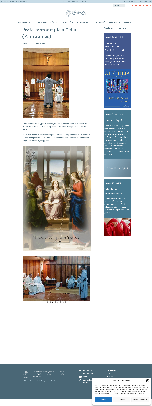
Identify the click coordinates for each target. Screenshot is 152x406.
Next (93, 278)
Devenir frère (67, 22)
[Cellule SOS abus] (149, 5)
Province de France (130, 1)
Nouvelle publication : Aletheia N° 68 (114, 46)
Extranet (110, 376)
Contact (110, 373)
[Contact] (146, 5)
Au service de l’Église (47, 22)
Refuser (122, 400)
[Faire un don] (142, 5)
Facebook (86, 380)
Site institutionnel (6, 1)
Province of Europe (144, 1)
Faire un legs (88, 373)
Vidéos (85, 376)
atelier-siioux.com (54, 381)
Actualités (101, 22)
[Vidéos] (139, 5)
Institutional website (19, 1)
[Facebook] (132, 5)
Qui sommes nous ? (26, 22)
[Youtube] (135, 5)
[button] (147, 381)
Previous (19, 278)
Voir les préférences (140, 400)
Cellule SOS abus (113, 370)
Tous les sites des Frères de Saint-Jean (76, 1)
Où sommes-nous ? (85, 22)
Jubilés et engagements (113, 191)
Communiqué (113, 120)
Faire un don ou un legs (120, 22)
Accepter (103, 400)
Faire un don (87, 370)
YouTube (85, 382)
